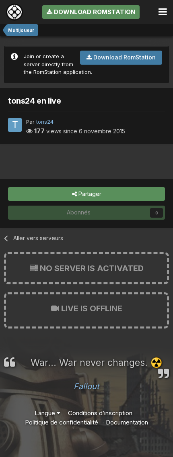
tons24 (45, 121)
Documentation (127, 422)
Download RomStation (93, 12)
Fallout (86, 386)
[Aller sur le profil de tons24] (15, 125)
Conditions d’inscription (100, 413)
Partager (89, 193)
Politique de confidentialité (61, 422)
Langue (46, 413)
